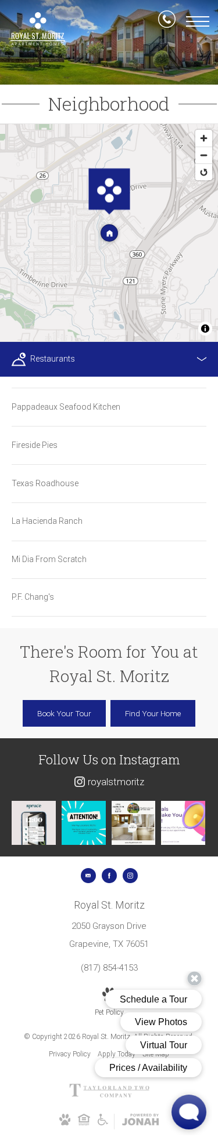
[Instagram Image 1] (34, 823)
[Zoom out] (203, 155)
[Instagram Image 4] (183, 823)
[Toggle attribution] (205, 329)
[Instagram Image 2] (84, 823)
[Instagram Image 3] (134, 823)
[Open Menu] (197, 21)
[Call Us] (167, 21)
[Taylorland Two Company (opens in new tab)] (109, 1095)
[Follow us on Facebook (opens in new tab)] (109, 875)
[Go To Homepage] (38, 28)
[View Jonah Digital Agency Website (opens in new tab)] (140, 1122)
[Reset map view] (203, 171)
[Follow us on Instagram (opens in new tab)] (130, 875)
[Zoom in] (203, 138)
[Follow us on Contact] (88, 875)
